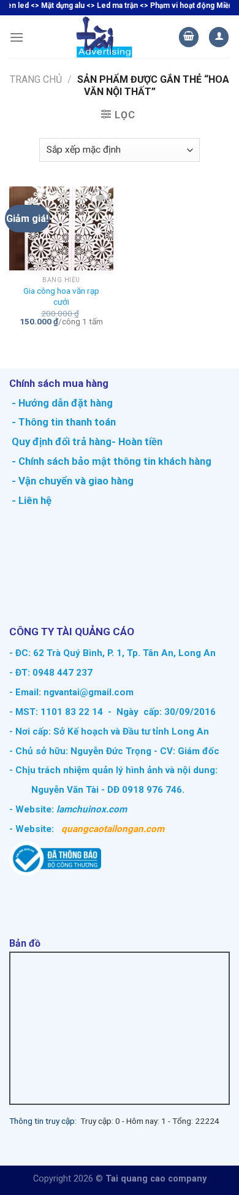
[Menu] (16, 37)
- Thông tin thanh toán (64, 422)
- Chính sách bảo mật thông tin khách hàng (110, 461)
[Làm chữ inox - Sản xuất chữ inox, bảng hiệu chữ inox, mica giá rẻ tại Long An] (104, 36)
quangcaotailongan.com (112, 828)
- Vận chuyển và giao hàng (71, 481)
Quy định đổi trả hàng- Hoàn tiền (87, 441)
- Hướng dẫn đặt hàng (61, 403)
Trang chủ (36, 79)
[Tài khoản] (219, 37)
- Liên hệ (30, 500)
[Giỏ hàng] (189, 37)
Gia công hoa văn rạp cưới (61, 296)
